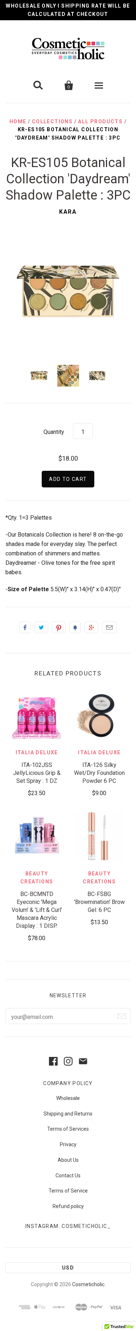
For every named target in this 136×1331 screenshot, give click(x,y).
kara (68, 211)
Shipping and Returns (68, 1114)
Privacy (68, 1144)
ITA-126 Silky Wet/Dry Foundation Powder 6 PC (99, 773)
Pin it (59, 627)
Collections (52, 121)
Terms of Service (68, 1191)
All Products (100, 121)
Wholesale (68, 1098)
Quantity (54, 431)
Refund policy (68, 1206)
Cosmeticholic (88, 1284)
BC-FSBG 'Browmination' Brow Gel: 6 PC (99, 902)
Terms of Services (68, 1129)
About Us (68, 1160)
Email (109, 627)
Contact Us (68, 1175)
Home (17, 121)
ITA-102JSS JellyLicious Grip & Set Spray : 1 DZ (37, 773)
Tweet (41, 627)
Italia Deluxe (37, 752)
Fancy (75, 627)
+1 (91, 627)
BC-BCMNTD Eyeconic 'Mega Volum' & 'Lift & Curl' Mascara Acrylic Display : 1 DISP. (37, 910)
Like (25, 627)
